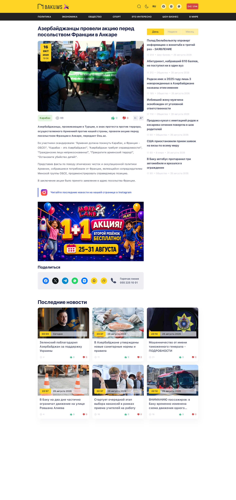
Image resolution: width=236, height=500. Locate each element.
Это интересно (142, 16)
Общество (95, 16)
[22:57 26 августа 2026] (63, 379)
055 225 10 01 (129, 282)
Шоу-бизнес (170, 16)
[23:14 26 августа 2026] (172, 322)
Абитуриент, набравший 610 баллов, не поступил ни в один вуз (172, 63)
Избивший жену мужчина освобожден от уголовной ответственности (165, 104)
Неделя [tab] (172, 31)
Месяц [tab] (190, 31)
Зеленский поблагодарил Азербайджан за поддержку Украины (61, 346)
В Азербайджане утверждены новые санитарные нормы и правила (116, 346)
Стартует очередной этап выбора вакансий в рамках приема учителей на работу (114, 404)
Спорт (117, 16)
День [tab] (155, 31)
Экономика (69, 16)
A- (135, 118)
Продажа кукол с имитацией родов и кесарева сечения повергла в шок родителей (172, 125)
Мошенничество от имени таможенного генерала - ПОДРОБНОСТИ (168, 346)
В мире (193, 16)
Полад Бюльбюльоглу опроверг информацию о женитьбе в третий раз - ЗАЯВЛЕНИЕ (171, 45)
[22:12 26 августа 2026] (172, 379)
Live (195, 6)
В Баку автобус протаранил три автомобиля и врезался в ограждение (169, 163)
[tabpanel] (172, 106)
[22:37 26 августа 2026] (118, 379)
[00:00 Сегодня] (63, 322)
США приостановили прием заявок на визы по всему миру (171, 143)
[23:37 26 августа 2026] (118, 322)
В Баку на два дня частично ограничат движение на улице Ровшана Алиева (62, 404)
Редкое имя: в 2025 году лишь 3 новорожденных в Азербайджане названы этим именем (170, 83)
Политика (44, 16)
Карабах (45, 117)
